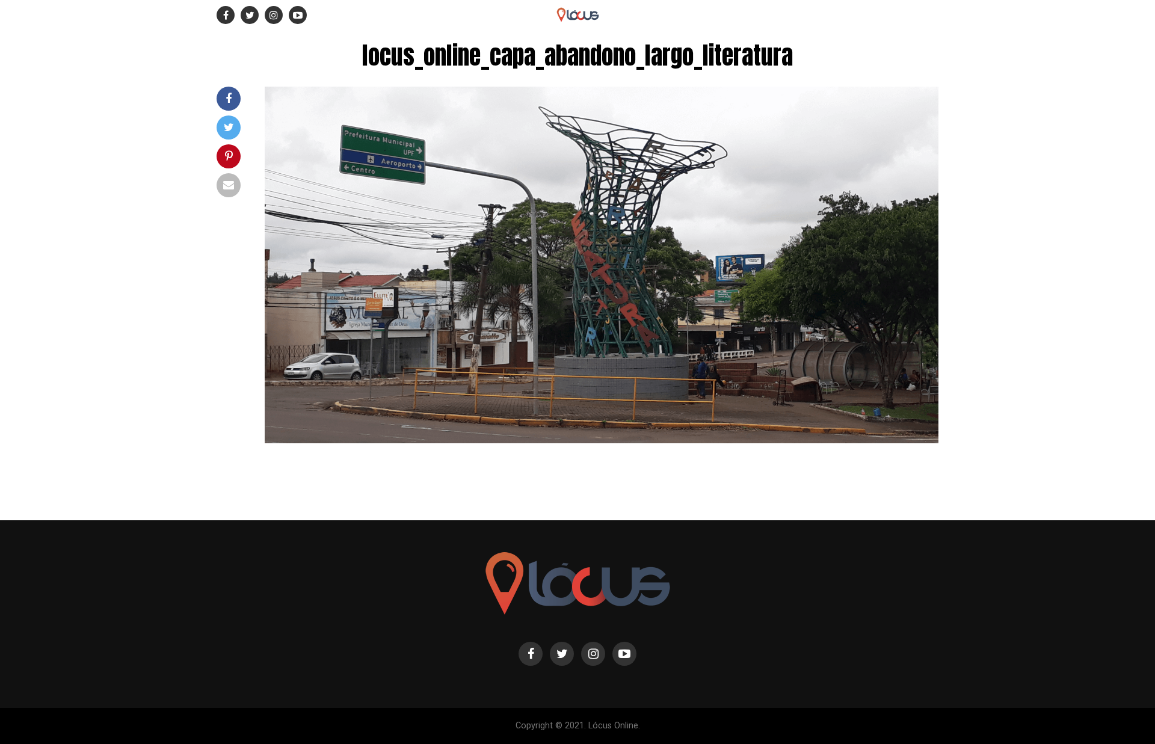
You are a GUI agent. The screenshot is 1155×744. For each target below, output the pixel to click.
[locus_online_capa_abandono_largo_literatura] (601, 440)
